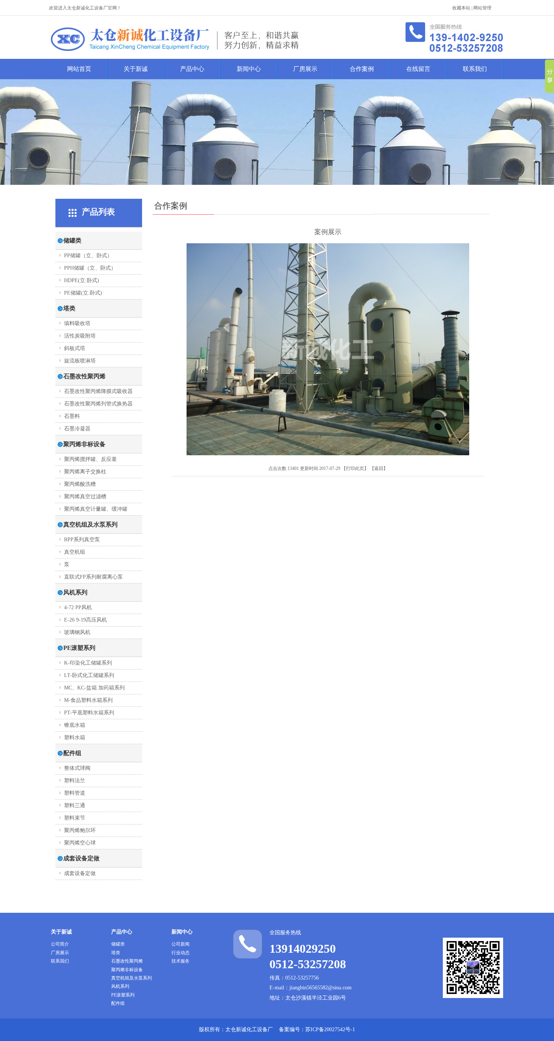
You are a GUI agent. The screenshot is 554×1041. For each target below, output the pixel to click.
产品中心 (192, 69)
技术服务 (180, 961)
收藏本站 (461, 8)
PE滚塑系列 (123, 995)
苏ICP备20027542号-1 (330, 1029)
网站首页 (79, 69)
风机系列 (120, 986)
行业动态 (180, 952)
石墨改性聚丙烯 (127, 961)
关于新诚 (136, 69)
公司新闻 (180, 944)
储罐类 (118, 944)
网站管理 (482, 8)
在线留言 (418, 69)
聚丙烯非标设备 (127, 969)
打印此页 (355, 468)
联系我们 (475, 69)
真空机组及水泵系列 (131, 978)
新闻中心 (249, 69)
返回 (378, 468)
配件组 (118, 1003)
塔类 (115, 952)
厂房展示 (305, 69)
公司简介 (60, 944)
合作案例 (362, 69)
